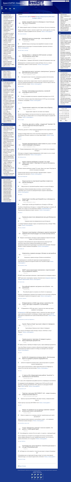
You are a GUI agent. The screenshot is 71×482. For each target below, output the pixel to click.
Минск (23, 50)
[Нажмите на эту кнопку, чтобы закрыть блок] (14, 12)
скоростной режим (23, 33)
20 (59, 117)
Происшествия (26, 41)
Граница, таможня (27, 412)
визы (21, 227)
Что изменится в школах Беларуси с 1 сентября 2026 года (8, 35)
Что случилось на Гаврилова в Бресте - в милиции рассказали (8, 16)
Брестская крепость (65, 27)
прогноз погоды (22, 459)
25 (66, 117)
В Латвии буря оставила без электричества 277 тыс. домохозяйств (8, 108)
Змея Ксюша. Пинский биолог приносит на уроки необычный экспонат (8, 128)
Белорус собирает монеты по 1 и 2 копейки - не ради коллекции (8, 46)
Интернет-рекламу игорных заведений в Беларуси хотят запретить (8, 57)
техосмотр (22, 86)
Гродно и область (7, 74)
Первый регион (44, 16)
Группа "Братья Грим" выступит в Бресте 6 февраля (38, 324)
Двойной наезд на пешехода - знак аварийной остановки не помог (36, 39)
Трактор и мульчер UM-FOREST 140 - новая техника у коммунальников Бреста (39, 393)
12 (68, 113)
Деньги (21, 212)
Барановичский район (7, 181)
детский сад (26, 319)
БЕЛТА (52, 314)
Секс (21, 370)
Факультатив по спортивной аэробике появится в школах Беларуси (37, 181)
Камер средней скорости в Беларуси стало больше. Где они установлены (38, 22)
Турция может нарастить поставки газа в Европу (37, 107)
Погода (41, 12)
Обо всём (51, 16)
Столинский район (7, 200)
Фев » (66, 120)
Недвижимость (31, 319)
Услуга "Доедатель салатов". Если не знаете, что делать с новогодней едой (37, 428)
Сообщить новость (37, 18)
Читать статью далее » (46, 31)
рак (23, 248)
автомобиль (22, 265)
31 (65, 118)
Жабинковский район (7, 186)
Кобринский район (7, 192)
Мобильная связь (23, 157)
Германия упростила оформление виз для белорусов (39, 217)
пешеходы (26, 50)
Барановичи (22, 319)
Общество (26, 94)
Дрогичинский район (7, 185)
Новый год (23, 441)
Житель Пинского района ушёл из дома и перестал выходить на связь (8, 151)
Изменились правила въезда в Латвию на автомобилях (39, 253)
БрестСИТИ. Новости (13, 3)
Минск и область (6, 71)
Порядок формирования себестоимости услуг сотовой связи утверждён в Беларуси (39, 144)
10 (65, 113)
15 (62, 115)
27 (59, 118)
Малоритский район (7, 196)
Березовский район (7, 182)
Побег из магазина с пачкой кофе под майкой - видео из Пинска (8, 145)
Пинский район (6, 198)
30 (64, 118)
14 (61, 115)
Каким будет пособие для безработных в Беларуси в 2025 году (38, 199)
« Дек (60, 120)
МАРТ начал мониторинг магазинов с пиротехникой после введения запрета (38, 270)
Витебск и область (7, 72)
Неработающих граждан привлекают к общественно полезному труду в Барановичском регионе (8, 139)
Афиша (37, 12)
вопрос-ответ (26, 423)
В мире (6, 80)
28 (61, 118)
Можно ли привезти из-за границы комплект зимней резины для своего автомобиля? (38, 410)
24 (65, 117)
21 (61, 117)
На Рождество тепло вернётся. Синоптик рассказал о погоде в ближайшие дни (39, 446)
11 (66, 113)
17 (65, 115)
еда (20, 441)
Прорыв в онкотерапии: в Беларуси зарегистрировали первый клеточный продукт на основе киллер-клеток (39, 232)
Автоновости (63, 21)
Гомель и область (7, 75)
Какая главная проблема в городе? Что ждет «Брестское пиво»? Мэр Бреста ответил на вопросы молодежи (38, 163)
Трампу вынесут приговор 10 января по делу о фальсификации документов (36, 339)
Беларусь (20, 12)
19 (68, 115)
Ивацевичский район (7, 189)
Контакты (20, 14)
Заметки (64, 70)
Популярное (7, 12)
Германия (23, 227)
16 (64, 115)
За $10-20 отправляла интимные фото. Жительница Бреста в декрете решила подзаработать (38, 357)
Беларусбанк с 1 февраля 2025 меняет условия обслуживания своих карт (37, 55)
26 (68, 117)
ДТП (20, 50)
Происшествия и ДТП (24, 16)
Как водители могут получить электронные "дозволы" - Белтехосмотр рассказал (39, 72)
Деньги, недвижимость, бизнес (30, 58)
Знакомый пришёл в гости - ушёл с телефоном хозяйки (8, 162)
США (21, 352)
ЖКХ (20, 405)
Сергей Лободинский (23, 176)
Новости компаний (64, 30)
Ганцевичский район (7, 183)
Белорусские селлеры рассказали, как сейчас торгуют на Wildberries (65, 48)
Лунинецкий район (7, 193)
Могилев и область (7, 77)
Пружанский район (7, 199)
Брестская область (9, 124)
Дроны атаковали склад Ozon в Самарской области (8, 120)
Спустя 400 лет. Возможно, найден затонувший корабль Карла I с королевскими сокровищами (8, 114)
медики (21, 248)
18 (66, 115)
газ (20, 119)
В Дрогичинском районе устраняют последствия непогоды (8, 134)
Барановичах (22, 312)
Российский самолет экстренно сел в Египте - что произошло (37, 287)
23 (64, 117)
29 (62, 118)
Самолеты (24, 298)
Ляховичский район (7, 195)
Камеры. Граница (47, 12)
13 (59, 115)
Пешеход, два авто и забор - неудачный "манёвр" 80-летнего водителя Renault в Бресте (38, 124)
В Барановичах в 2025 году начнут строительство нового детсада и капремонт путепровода (37, 303)
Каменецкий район (7, 191)
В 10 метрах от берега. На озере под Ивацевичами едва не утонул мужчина (8, 156)
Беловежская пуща (65, 28)
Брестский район (6, 179)
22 (62, 117)
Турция (22, 119)
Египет (21, 298)
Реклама (54, 12)
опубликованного (46, 208)
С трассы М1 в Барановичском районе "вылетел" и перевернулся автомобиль (38, 375)
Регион (25, 306)
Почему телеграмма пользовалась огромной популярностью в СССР (36, 91)
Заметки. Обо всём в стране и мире (30, 396)
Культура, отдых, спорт (28, 325)
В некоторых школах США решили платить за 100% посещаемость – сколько (8, 91)
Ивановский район (7, 188)
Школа (21, 194)
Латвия (25, 265)
